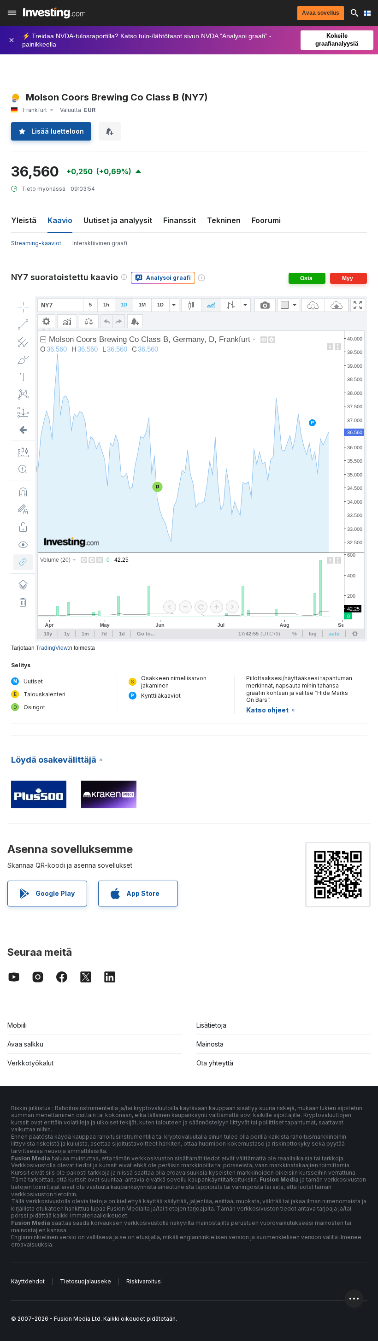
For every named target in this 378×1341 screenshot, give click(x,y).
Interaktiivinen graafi (99, 243)
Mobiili (17, 1025)
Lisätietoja (211, 1025)
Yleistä (23, 220)
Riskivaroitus (143, 1281)
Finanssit (179, 220)
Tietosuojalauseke (85, 1281)
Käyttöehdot (28, 1281)
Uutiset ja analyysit (117, 220)
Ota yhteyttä (214, 1063)
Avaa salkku (25, 1044)
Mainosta (210, 1044)
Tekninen (224, 220)
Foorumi (266, 220)
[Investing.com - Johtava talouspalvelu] (54, 12)
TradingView (52, 648)
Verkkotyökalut (30, 1063)
